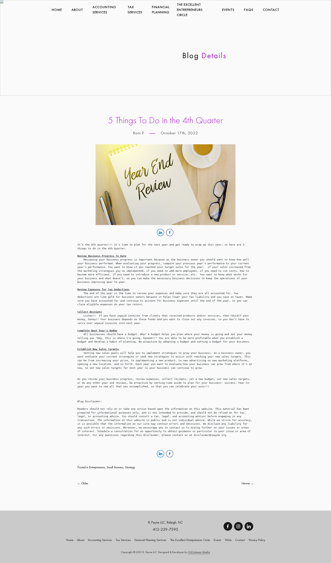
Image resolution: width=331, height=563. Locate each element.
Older (84, 483)
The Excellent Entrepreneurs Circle (190, 9)
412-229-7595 (165, 529)
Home (57, 9)
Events (228, 9)
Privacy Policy (257, 540)
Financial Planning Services (150, 540)
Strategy (130, 467)
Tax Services (123, 540)
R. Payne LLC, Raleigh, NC (165, 522)
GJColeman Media (199, 552)
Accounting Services (104, 9)
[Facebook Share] (169, 232)
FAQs (248, 9)
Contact (271, 9)
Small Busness (115, 467)
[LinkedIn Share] (160, 232)
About (77, 9)
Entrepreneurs (97, 467)
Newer (246, 483)
